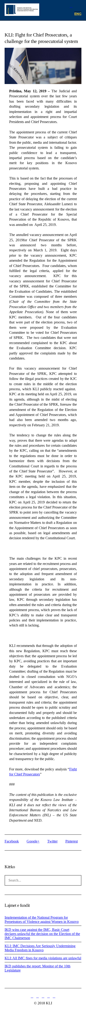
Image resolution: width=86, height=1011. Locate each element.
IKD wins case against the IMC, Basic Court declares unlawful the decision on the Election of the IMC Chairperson (42, 934)
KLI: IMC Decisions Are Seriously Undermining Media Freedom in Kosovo (40, 948)
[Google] (43, 996)
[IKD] (22, 10)
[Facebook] (37, 996)
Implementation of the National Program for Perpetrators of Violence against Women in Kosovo (42, 920)
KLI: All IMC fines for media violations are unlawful (43, 958)
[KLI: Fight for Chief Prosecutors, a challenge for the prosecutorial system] (43, 73)
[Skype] (54, 996)
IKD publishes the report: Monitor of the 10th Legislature (37, 968)
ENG (77, 14)
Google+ (33, 841)
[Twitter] (48, 996)
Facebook (12, 841)
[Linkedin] (32, 996)
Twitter (52, 841)
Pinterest (71, 841)
